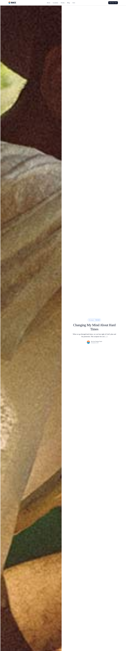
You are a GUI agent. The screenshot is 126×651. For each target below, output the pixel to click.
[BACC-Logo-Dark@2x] (12, 2)
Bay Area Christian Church (96, 341)
